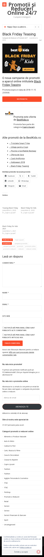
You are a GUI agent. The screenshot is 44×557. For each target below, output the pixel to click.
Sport (6, 520)
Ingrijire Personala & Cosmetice (16, 478)
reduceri (21, 249)
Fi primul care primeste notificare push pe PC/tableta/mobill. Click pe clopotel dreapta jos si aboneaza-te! (20, 372)
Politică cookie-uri (26, 547)
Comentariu (8, 263)
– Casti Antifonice (17, 158)
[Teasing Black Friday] (10, 202)
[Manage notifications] (38, 552)
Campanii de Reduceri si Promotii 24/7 (15, 38)
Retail (6, 501)
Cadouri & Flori (9, 446)
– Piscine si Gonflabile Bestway (22, 151)
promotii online (30, 246)
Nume (5, 292)
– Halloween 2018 (17, 162)
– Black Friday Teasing (19, 166)
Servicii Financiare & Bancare (15, 515)
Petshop (7, 492)
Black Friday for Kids (28, 208)
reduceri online (31, 249)
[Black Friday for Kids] (29, 202)
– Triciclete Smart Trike (19, 143)
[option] (23, 27)
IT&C (6, 483)
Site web (6, 316)
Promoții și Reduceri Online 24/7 (22, 8)
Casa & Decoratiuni (11, 455)
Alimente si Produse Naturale (15, 437)
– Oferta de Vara (16, 154)
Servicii (6, 506)
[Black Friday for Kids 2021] (10, 220)
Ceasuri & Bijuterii (11, 460)
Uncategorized (9, 525)
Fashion (7, 469)
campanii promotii (9, 246)
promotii (20, 246)
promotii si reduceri (9, 249)
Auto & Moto (9, 441)
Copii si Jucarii (19, 240)
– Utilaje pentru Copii (18, 147)
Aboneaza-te (22, 406)
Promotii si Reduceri (11, 497)
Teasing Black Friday (10, 208)
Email (5, 304)
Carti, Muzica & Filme (12, 450)
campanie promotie (21, 243)
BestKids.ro (23, 119)
